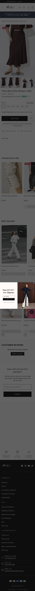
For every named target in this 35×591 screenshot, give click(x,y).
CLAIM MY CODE (8, 299)
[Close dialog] (34, 283)
